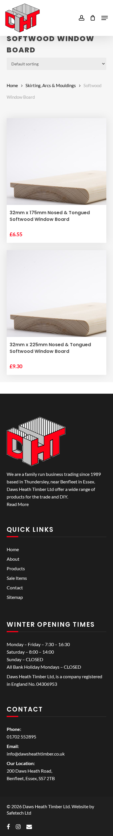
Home (12, 85)
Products (16, 568)
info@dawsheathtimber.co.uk (36, 753)
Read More (18, 504)
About (13, 559)
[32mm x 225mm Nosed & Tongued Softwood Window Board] (56, 299)
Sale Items (17, 578)
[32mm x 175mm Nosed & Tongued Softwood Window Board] (56, 167)
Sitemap (15, 597)
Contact (15, 587)
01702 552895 (21, 736)
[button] (104, 18)
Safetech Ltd (19, 812)
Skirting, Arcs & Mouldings (50, 85)
